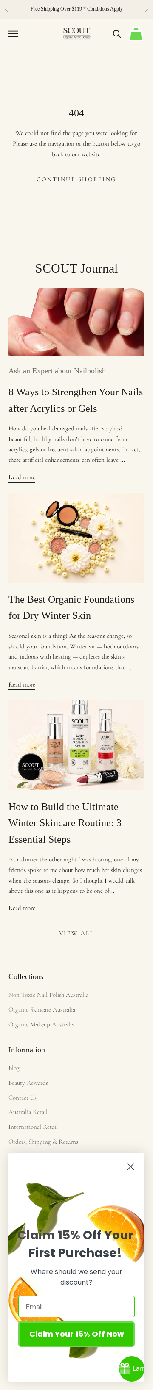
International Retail (33, 1127)
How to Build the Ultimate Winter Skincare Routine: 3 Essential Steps (65, 823)
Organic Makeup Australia (41, 1024)
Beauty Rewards (28, 1083)
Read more (21, 477)
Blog (14, 1068)
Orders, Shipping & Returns (43, 1141)
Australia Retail (28, 1112)
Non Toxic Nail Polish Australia (48, 994)
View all (76, 933)
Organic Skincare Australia (41, 1009)
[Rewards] (131, 1369)
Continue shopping (76, 179)
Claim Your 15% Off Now (76, 1334)
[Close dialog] (130, 1166)
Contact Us (22, 1097)
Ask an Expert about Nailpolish (57, 371)
